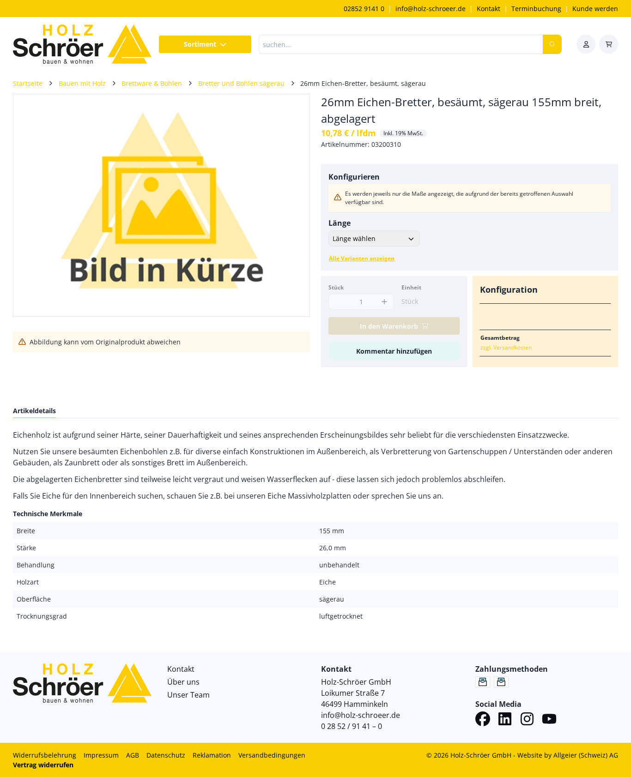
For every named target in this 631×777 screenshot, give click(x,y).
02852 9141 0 (364, 8)
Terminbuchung (536, 8)
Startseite (27, 83)
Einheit (411, 287)
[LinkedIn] (505, 720)
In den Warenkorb (389, 326)
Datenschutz (165, 755)
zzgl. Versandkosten (506, 347)
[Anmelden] (585, 44)
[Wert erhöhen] (384, 301)
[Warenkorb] (608, 44)
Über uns (183, 682)
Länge (339, 223)
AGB (132, 755)
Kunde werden (595, 8)
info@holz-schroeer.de (430, 8)
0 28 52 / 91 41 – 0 (351, 726)
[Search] (552, 44)
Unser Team (188, 695)
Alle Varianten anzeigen (361, 258)
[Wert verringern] (337, 301)
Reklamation (212, 755)
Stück (336, 287)
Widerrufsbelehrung (44, 755)
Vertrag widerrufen (43, 764)
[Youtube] (549, 720)
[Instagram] (527, 720)
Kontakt (488, 8)
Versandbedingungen (271, 755)
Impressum (101, 755)
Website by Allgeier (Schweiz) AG (567, 755)
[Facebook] (482, 720)
